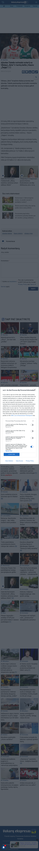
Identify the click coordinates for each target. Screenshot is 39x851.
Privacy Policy (30, 461)
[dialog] (19, 425)
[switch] (32, 425)
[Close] (35, 390)
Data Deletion (9, 461)
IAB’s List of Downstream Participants (21, 415)
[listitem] (19, 421)
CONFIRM (11, 454)
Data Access (19, 461)
